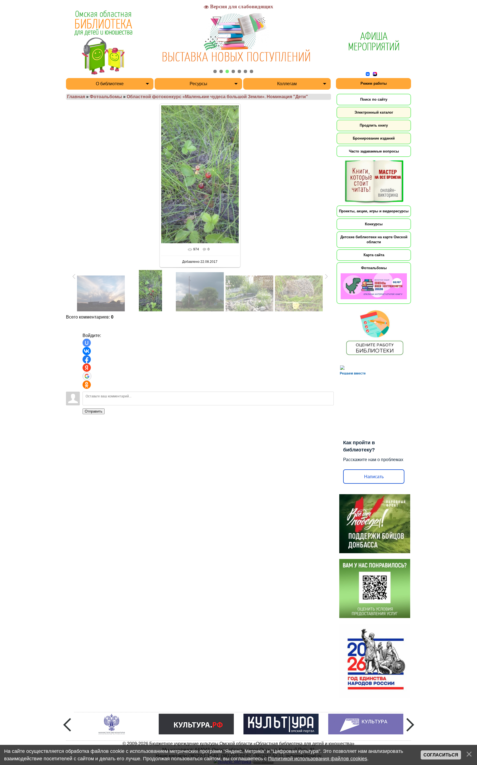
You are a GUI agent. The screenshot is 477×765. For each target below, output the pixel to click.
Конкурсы (374, 224)
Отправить (93, 411)
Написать (374, 476)
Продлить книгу (374, 125)
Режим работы (374, 83)
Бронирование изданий (374, 138)
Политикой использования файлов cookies (317, 758)
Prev (67, 725)
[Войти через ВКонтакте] (87, 351)
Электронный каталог (373, 112)
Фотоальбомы (106, 96)
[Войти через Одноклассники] (87, 385)
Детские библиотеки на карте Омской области (373, 239)
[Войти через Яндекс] (87, 367)
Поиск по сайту (373, 99)
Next (410, 725)
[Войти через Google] (87, 376)
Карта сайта (374, 255)
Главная (76, 96)
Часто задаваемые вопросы (374, 151)
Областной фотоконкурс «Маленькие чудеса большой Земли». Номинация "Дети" (217, 96)
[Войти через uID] (87, 343)
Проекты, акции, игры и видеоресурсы (374, 211)
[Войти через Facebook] (87, 359)
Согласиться (440, 755)
